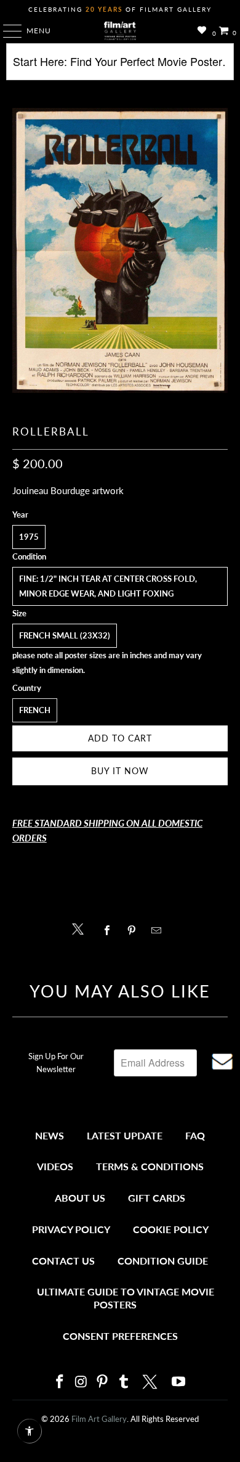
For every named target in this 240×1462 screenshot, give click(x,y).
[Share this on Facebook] (109, 930)
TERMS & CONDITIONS (150, 1166)
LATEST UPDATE (124, 1135)
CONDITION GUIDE (163, 1260)
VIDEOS (55, 1166)
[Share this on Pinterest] (134, 930)
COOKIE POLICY (171, 1229)
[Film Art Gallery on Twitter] (151, 1382)
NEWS (49, 1135)
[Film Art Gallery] (120, 31)
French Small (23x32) (64, 635)
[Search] (120, 66)
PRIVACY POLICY (71, 1229)
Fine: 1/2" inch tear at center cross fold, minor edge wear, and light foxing (108, 586)
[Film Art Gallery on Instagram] (81, 1382)
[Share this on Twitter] (81, 928)
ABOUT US (80, 1198)
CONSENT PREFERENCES (120, 1336)
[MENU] (6, 31)
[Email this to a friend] (159, 930)
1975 (29, 537)
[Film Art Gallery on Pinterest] (103, 1382)
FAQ (195, 1135)
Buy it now (120, 771)
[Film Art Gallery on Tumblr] (123, 1382)
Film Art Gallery (99, 1419)
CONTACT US (63, 1260)
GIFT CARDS (156, 1198)
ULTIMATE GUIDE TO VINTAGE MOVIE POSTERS (125, 1298)
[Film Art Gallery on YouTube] (179, 1382)
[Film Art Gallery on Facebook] (59, 1382)
